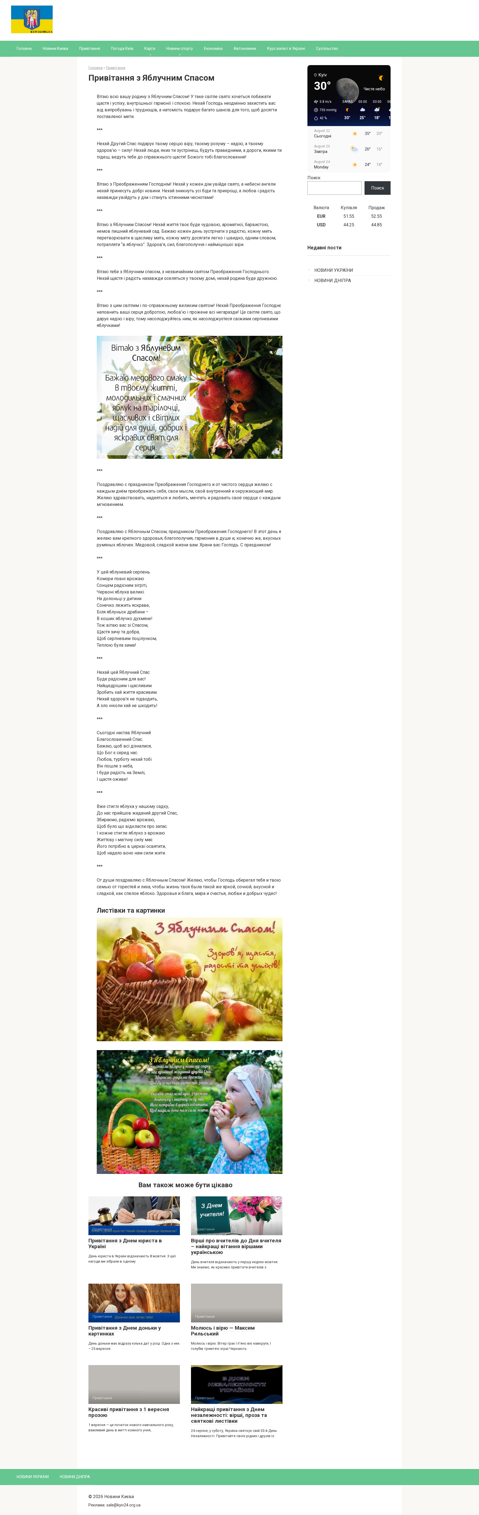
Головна (24, 48)
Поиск (313, 177)
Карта (149, 48)
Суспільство (327, 48)
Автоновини (245, 48)
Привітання (89, 48)
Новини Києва (55, 48)
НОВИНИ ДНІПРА (332, 280)
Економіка (213, 48)
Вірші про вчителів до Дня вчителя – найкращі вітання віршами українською (236, 1246)
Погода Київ (122, 48)
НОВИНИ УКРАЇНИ (333, 270)
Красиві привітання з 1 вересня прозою (128, 1412)
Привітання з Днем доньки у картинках (124, 1331)
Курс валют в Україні (286, 48)
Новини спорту (179, 48)
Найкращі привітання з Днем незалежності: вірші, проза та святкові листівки (229, 1415)
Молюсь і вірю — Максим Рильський (223, 1331)
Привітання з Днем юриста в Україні (125, 1243)
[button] (323, 110)
